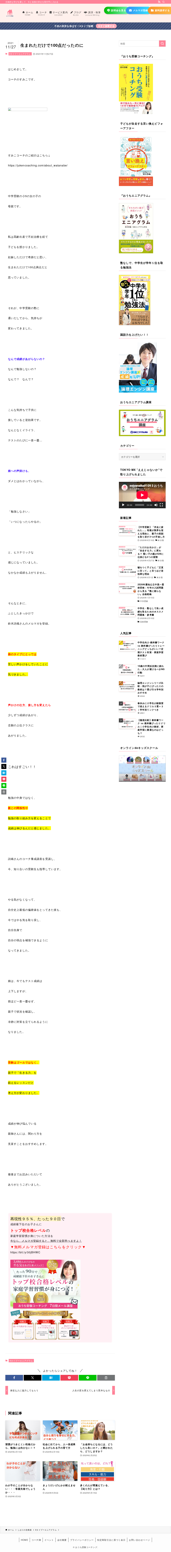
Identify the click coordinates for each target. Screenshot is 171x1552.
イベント (49, 1539)
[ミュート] (156, 505)
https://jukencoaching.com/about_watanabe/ (38, 165)
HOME (24, 1539)
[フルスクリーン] (161, 505)
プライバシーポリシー (82, 1539)
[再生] (123, 505)
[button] (14, 1378)
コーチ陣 (36, 1539)
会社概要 (62, 1539)
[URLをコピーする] (106, 1378)
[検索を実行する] (162, 43)
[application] (142, 495)
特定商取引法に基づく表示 (111, 1539)
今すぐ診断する (106, 25)
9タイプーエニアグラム (20, 53)
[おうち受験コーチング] (9, 13)
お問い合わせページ (139, 1539)
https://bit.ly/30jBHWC (25, 1252)
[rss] (159, 2)
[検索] (163, 2)
